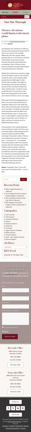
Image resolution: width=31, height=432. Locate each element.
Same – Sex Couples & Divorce (15, 237)
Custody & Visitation (12, 219)
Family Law (9, 226)
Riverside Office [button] (15, 365)
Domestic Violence (11, 224)
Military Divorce (10, 233)
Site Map (11, 426)
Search (23, 179)
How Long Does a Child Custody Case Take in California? (16, 199)
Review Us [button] (15, 402)
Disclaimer (5, 331)
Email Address (6, 302)
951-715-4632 (11, 273)
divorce (4, 53)
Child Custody (10, 215)
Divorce (10, 43)
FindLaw (23, 428)
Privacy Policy (19, 426)
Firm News (9, 228)
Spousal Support (11, 239)
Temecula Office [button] (15, 392)
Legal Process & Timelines (14, 230)
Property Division (11, 235)
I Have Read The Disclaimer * (11, 327)
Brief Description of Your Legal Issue (10, 310)
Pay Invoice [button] (15, 414)
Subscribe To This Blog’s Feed (13, 255)
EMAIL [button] (16, 12)
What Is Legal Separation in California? (14, 190)
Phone (3, 294)
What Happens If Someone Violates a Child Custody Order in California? (16, 205)
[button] (5, 12)
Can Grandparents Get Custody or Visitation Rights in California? (16, 195)
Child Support (10, 217)
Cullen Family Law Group (17, 41)
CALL (26, 12)
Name (3, 286)
